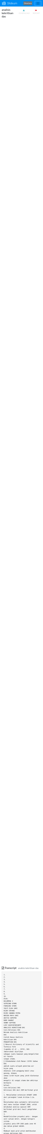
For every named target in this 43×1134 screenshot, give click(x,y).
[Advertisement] (21, 41)
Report (36, 13)
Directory (28, 3)
